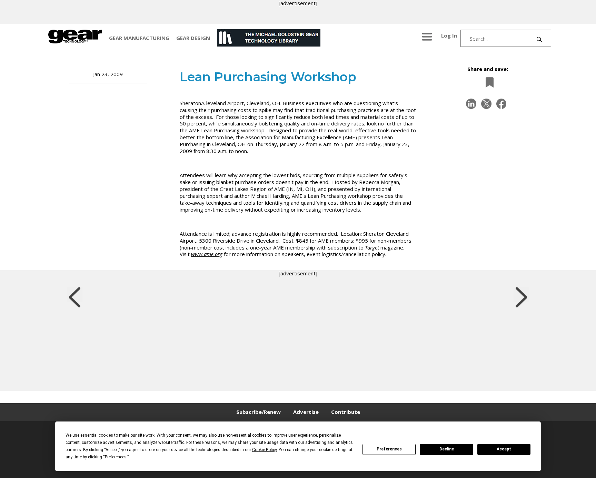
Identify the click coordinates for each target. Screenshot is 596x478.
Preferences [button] (116, 457)
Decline (446, 449)
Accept (504, 449)
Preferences (389, 449)
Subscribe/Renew (258, 411)
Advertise (306, 411)
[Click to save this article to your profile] (487, 82)
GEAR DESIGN (193, 37)
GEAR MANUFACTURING (139, 37)
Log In (449, 35)
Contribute (345, 411)
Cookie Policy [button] (264, 449)
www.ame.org (206, 254)
